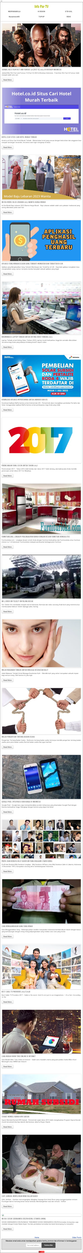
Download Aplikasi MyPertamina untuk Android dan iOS (25, 400)
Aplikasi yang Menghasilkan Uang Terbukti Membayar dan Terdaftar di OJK (32, 264)
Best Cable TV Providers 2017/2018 (16, 992)
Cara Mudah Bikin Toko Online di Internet (19, 1056)
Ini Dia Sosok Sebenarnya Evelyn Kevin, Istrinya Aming (24, 1219)
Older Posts (76, 1237)
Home (37, 1237)
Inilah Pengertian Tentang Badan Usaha (18, 737)
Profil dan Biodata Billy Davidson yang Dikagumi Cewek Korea (27, 861)
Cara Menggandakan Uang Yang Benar (17, 926)
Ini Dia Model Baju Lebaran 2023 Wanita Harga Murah (24, 202)
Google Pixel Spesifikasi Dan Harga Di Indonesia (21, 802)
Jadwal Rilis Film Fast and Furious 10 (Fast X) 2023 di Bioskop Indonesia (31, 70)
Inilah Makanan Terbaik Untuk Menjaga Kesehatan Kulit (25, 670)
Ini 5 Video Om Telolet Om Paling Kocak (17, 601)
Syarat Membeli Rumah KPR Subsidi (15, 1117)
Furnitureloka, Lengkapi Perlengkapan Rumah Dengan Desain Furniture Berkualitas (36, 537)
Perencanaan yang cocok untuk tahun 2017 (20, 466)
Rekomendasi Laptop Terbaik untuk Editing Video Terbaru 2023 (27, 337)
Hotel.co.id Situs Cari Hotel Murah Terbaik (19, 137)
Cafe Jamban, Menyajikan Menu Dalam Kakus (20, 1196)
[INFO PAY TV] (41, 6)
